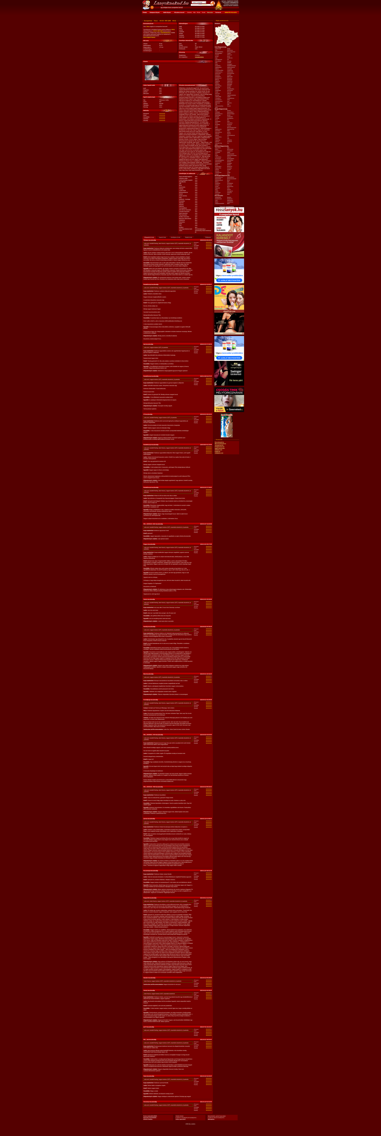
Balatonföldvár (230, 177)
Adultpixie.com (219, 453)
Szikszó (229, 93)
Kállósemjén (230, 71)
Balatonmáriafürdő (231, 178)
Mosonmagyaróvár (231, 127)
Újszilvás (229, 102)
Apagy (228, 48)
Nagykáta (217, 81)
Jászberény (230, 70)
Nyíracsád (229, 82)
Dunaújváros (230, 118)
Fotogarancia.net (219, 446)
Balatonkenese (219, 113)
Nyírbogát (229, 84)
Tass (228, 171)
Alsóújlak (217, 112)
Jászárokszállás (219, 70)
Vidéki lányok (167, 12)
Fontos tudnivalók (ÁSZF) (150, 1116)
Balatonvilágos (230, 113)
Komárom (229, 124)
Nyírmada (217, 87)
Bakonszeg (230, 50)
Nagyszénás (218, 167)
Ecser (228, 56)
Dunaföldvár (230, 183)
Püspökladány (230, 88)
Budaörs (229, 197)
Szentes (217, 171)
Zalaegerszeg (218, 143)
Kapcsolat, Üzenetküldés (149, 1117)
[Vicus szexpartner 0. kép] (152, 80)
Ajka (216, 110)
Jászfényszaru (218, 71)
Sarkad (217, 169)
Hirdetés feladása (147, 1119)
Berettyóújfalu (218, 53)
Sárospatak (230, 90)
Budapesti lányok (155, 12)
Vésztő (217, 174)
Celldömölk (230, 116)
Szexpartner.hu (219, 445)
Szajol (216, 92)
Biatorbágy (218, 115)
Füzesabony (218, 61)
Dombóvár (217, 183)
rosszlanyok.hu (199, 57)
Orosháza (229, 167)
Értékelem (208, 237)
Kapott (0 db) (162, 237)
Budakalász (218, 197)
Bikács (217, 181)
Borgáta (217, 116)
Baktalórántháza (219, 51)
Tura (228, 101)
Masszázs (210, 12)
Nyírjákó (229, 85)
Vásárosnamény (219, 106)
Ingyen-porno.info (220, 448)
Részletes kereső (179, 12)
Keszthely (217, 124)
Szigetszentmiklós (219, 203)
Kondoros (217, 163)
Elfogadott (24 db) (149, 237)
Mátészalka (230, 76)
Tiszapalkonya (230, 98)
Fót (228, 59)
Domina (189, 12)
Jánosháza (229, 122)
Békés (216, 149)
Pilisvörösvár (218, 132)
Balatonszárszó (219, 180)
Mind (216, 107)
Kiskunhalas (230, 160)
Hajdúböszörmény (231, 65)
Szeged (229, 169)
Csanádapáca (218, 150)
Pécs (216, 189)
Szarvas (229, 92)
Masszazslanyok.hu (220, 443)
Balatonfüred (230, 112)
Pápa (228, 130)
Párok (198, 12)
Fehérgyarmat (218, 59)
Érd (228, 119)
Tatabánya (217, 140)
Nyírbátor (217, 84)
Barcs (228, 180)
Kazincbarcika (230, 73)
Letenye (229, 126)
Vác (216, 104)
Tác (228, 136)
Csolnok (217, 118)
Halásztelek (230, 200)
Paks (228, 188)
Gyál (216, 200)
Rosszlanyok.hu (219, 442)
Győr (228, 121)
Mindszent (229, 166)
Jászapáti (229, 68)
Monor (216, 202)
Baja (228, 147)
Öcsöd (228, 87)
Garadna (229, 61)
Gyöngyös (229, 64)
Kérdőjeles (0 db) (175, 237)
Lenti (216, 126)
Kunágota (229, 163)
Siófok (216, 191)
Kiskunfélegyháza (219, 160)
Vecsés (229, 106)
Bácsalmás (218, 147)
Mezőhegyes (218, 166)
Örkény (217, 88)
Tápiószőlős (218, 96)
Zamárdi (217, 194)
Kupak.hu (217, 451)
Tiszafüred (217, 98)
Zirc (228, 143)
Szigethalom (230, 202)
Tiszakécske (218, 172)
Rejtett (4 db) (188, 237)
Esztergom (217, 121)
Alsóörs (229, 110)
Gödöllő (229, 62)
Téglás (228, 96)
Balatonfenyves (219, 177)
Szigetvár (229, 192)
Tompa (228, 172)
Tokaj (228, 99)
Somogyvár (230, 191)
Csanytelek (230, 150)
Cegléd (229, 53)
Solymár (217, 133)
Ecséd (216, 56)
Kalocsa (229, 157)
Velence (217, 141)
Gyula (216, 155)
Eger (216, 57)
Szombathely (218, 136)
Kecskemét (218, 158)
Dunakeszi (229, 198)
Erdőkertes (230, 57)
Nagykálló (229, 79)
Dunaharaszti (218, 198)
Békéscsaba (230, 149)
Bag (216, 50)
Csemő (217, 54)
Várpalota (229, 140)
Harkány (217, 184)
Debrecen (229, 54)
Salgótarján (218, 90)
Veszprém (229, 141)
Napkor (217, 82)
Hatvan (217, 68)
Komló (216, 186)
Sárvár (228, 132)
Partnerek (218, 12)
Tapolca (217, 138)
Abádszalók (218, 48)
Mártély (229, 164)
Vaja (228, 104)
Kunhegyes (218, 76)
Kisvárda (217, 75)
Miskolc (217, 79)
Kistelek (229, 161)
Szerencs (217, 93)
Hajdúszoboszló (231, 67)
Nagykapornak (230, 129)
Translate (204, 4)
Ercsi (216, 119)
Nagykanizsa (218, 129)
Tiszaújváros (218, 99)
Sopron (229, 133)
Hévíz (216, 122)
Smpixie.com (218, 450)
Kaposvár (229, 184)
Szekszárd (217, 192)
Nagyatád (217, 188)
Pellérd (229, 189)
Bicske (229, 115)
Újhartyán (217, 102)
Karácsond (218, 73)
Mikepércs (229, 78)
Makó (216, 164)
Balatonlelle (218, 178)
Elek (216, 153)
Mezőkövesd (218, 78)
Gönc (216, 64)
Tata (228, 138)
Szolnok (217, 95)
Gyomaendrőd (230, 153)
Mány (216, 127)
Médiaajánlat (211, 1119)
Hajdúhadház (218, 67)
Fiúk (194, 12)
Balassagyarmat (231, 51)
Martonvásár (230, 186)
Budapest (217, 23)
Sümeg (217, 135)
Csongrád (217, 152)
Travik (203, 12)
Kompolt (229, 75)
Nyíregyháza (218, 85)
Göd (216, 62)
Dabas (228, 152)
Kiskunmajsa (218, 161)
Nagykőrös (229, 81)
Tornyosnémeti (218, 101)
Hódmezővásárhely (232, 155)
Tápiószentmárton (231, 95)
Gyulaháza (217, 65)
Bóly (228, 181)
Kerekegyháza (230, 158)
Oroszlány (217, 130)
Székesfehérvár (231, 135)
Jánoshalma (218, 157)
